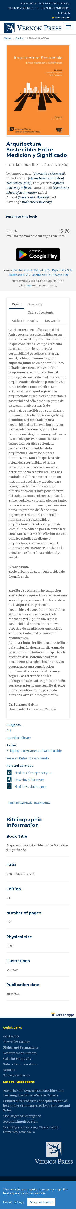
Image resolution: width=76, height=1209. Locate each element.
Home (7, 38)
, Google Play (59, 274)
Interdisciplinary (18, 738)
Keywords (52, 321)
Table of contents (41, 312)
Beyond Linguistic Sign (20, 1121)
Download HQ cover (29, 780)
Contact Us (11, 1036)
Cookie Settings (13, 1202)
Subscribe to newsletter (20, 1064)
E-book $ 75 (42, 270)
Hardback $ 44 (22, 270)
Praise (16, 304)
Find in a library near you (32, 773)
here (28, 285)
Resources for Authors (19, 1053)
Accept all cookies (41, 1202)
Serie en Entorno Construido (27, 758)
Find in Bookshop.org (30, 787)
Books (19, 38)
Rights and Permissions (20, 1047)
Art (8, 730)
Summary (35, 304)
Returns (9, 1070)
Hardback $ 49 (19, 274)
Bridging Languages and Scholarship (34, 751)
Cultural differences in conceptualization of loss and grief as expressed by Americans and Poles (36, 1105)
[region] (38, 1195)
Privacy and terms (16, 1075)
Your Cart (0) (62, 17)
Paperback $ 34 (62, 270)
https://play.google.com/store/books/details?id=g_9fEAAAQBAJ (38, 253)
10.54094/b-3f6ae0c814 (29, 803)
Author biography (25, 321)
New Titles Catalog (16, 1042)
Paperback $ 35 (40, 274)
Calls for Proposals (17, 1059)
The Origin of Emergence (22, 1116)
